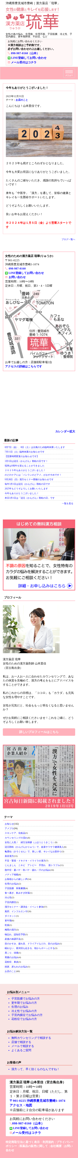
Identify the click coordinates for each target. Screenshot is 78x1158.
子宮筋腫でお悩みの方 (25, 998)
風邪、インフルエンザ (16, 911)
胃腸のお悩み (11, 957)
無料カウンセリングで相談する (31, 1037)
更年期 (8, 920)
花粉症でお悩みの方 (24, 1018)
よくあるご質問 (21, 1050)
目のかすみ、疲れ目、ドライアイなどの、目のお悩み (32, 943)
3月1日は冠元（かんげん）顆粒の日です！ (26, 461)
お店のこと (22, 99)
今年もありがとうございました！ (22, 493)
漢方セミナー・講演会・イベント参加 (24, 906)
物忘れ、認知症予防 (15, 934)
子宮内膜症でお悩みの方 (27, 1014)
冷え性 (8, 897)
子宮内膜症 (10, 902)
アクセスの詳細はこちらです (23, 366)
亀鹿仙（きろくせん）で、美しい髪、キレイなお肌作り (33, 851)
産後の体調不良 (13, 939)
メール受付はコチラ (24, 62)
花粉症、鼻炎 (11, 962)
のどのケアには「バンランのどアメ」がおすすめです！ (33, 475)
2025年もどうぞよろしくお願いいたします (26, 488)
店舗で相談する (21, 1042)
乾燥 (7, 925)
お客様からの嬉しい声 (16, 879)
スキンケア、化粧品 (15, 833)
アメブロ (9, 828)
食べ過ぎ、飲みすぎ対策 (17, 893)
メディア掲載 (11, 874)
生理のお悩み (11, 883)
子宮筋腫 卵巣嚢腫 (15, 888)
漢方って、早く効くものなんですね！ (35, 1069)
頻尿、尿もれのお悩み (16, 966)
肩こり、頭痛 (11, 952)
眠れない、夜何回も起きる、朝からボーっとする (30, 948)
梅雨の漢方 (10, 929)
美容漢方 (9, 856)
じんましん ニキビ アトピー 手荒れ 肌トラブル (32, 865)
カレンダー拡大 (65, 431)
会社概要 (56, 1146)
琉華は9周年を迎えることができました (24, 465)
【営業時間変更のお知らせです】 (22, 456)
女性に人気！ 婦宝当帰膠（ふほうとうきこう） (30, 842)
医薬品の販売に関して (34, 1146)
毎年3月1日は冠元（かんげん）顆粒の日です (27, 484)
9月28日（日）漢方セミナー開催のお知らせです (29, 479)
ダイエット (10, 916)
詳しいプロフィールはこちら (39, 731)
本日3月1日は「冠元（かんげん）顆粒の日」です (30, 498)
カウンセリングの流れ (16, 837)
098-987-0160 (17, 268)
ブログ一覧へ (68, 239)
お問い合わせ (17, 277)
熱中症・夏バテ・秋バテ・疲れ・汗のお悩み (27, 870)
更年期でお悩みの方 (24, 1002)
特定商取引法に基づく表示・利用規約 (30, 1142)
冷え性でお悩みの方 (24, 1010)
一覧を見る (67, 503)
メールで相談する (22, 1046)
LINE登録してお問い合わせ (29, 57)
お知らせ (9, 824)
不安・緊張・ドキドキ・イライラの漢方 (25, 860)
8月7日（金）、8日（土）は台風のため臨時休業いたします (35, 447)
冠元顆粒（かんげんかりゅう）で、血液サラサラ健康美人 (34, 847)
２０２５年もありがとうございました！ (25, 470)
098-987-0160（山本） (25, 53)
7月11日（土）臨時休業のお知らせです (24, 451)
